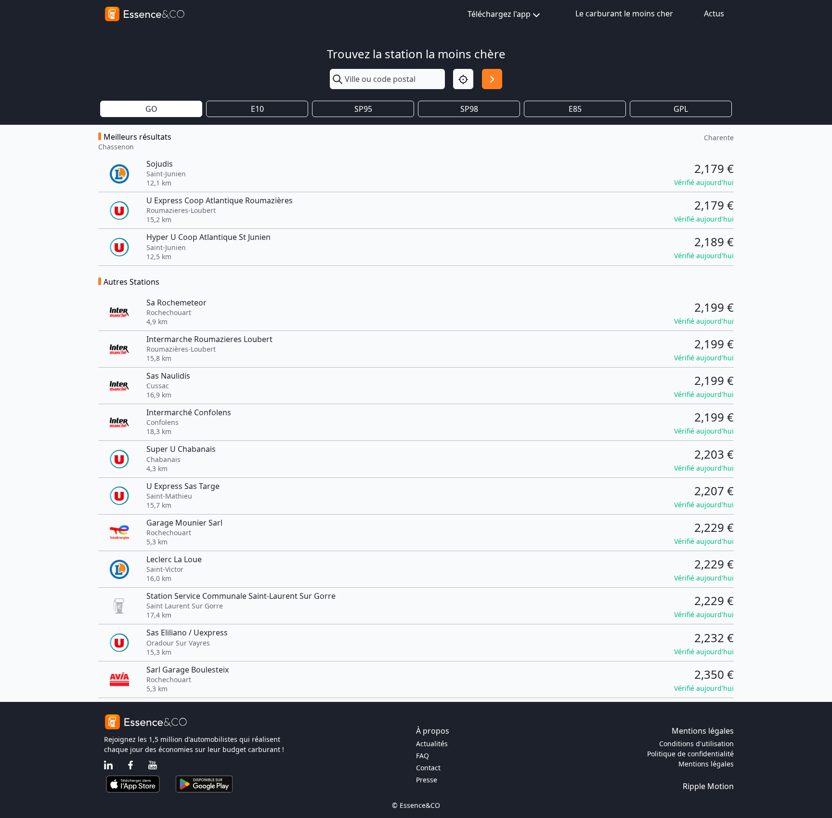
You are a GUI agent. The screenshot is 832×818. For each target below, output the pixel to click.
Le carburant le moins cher (624, 13)
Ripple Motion (708, 786)
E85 (575, 109)
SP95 (363, 109)
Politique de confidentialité (690, 753)
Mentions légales (706, 763)
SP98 (469, 109)
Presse (426, 779)
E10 (257, 109)
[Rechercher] (492, 79)
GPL (681, 109)
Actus (714, 13)
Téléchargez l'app (499, 14)
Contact (428, 767)
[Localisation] (463, 79)
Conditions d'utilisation (696, 743)
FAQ (422, 755)
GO (151, 109)
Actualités (432, 743)
